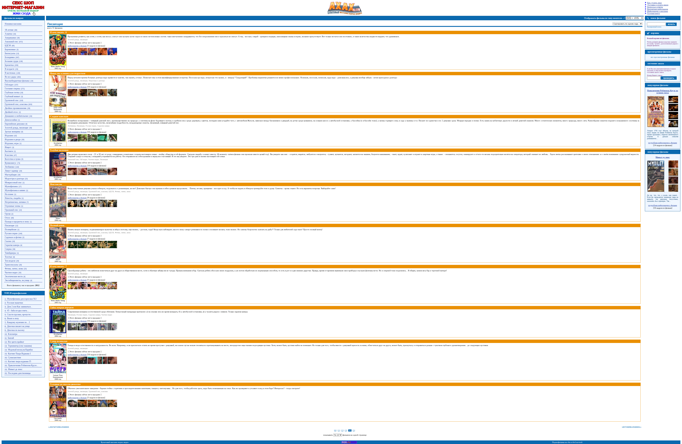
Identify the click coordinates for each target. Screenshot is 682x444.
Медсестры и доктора (14, 178)
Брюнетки (9, 65)
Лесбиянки (9, 167)
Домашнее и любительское (16, 116)
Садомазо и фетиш (13, 237)
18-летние (9, 30)
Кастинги (9, 151)
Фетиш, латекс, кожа (14, 268)
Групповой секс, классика (16, 104)
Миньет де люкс (15, 369)
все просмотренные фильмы (663, 57)
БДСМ (8, 45)
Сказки (8, 241)
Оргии (7, 214)
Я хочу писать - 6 (58, 32)
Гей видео (9, 84)
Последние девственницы (19, 373)
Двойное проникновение (15, 108)
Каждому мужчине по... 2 (18, 322)
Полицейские (11, 229)
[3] (346, 430)
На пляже (9, 194)
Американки (10, 37)
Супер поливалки (58, 341)
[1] (339, 430)
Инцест (8, 147)
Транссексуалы (11, 264)
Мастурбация (11, 174)
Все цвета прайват (16, 342)
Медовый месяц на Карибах (20, 349)
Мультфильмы (11, 186)
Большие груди (11, 61)
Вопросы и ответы (655, 7)
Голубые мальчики (59, 150)
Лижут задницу (11, 171)
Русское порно (11, 233)
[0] (335, 430)
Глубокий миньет (12, 96)
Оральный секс (11, 210)
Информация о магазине (657, 11)
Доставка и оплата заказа (657, 5)
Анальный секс (11, 41)
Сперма (8, 249)
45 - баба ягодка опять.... (18, 310)
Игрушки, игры (12, 143)
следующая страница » (631, 427)
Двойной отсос (11, 112)
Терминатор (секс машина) (20, 346)
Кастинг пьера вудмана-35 (19, 361)
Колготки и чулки (12, 159)
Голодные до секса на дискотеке (65, 384)
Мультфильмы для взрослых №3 (21, 299)
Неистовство (56, 184)
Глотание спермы (12, 88)
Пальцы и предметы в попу (17, 221)
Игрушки (9, 135)
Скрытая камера (12, 245)
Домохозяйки (11, 120)
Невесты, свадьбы (13, 198)
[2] (342, 430)
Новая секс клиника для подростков (67, 73)
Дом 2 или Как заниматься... (19, 306)
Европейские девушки (15, 124)
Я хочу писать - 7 (58, 266)
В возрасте (9, 69)
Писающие (9, 225)
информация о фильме (77, 46)
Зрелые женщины (12, 131)
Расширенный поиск (654, 27)
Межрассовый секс (13, 182)
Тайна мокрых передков (62, 307)
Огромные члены (12, 206)
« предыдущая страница (58, 427)
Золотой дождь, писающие (16, 127)
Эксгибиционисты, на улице (17, 280)
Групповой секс (12, 100)
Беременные (10, 49)
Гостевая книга (653, 13)
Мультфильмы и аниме (15, 190)
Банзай (11, 338)
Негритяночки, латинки (15, 202)
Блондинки (10, 57)
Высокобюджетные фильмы (17, 81)
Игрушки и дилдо (13, 139)
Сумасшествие (14, 357)
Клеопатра (12, 334)
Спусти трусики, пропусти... (19, 314)
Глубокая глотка (12, 92)
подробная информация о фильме (662, 143)
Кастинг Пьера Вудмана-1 (19, 353)
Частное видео (11, 272)
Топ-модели (10, 261)
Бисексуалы (10, 53)
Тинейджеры (10, 253)
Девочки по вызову (16, 330)
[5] (354, 430)
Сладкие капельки (59, 116)
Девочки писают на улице (18, 326)
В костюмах (10, 73)
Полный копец (57, 225)
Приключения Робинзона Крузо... (23, 365)
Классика (9, 155)
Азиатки (8, 34)
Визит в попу (13, 318)
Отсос (7, 217)
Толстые (8, 257)
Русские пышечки (15, 303)
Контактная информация (657, 9)
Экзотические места (14, 276)
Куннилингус (10, 163)
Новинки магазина (13, 24)
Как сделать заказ (654, 3)
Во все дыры (10, 77)
